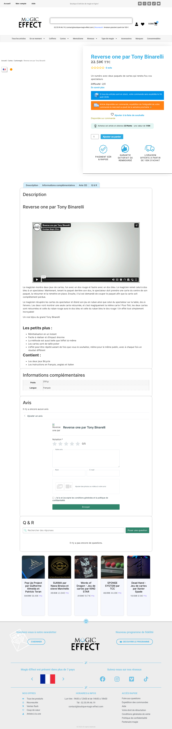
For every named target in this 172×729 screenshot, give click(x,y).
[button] (32, 679)
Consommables (153, 39)
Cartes (63, 39)
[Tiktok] (154, 3)
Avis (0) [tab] (83, 185)
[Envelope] (158, 3)
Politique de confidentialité (134, 718)
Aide (33, 4)
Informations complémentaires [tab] (58, 185)
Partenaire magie (130, 722)
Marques (139, 39)
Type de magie (107, 39)
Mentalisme (78, 39)
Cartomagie (18, 61)
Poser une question (137, 530)
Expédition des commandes (135, 702)
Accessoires (126, 39)
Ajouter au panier (112, 136)
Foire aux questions (131, 698)
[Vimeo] (149, 3)
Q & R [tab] (94, 185)
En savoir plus (97, 87)
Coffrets (52, 39)
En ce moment (36, 39)
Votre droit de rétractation (134, 710)
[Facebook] (140, 3)
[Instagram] (144, 3)
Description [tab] (32, 185)
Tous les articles (19, 39)
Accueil (7, 4)
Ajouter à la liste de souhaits (129, 115)
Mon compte (21, 4)
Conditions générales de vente (136, 714)
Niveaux (90, 39)
